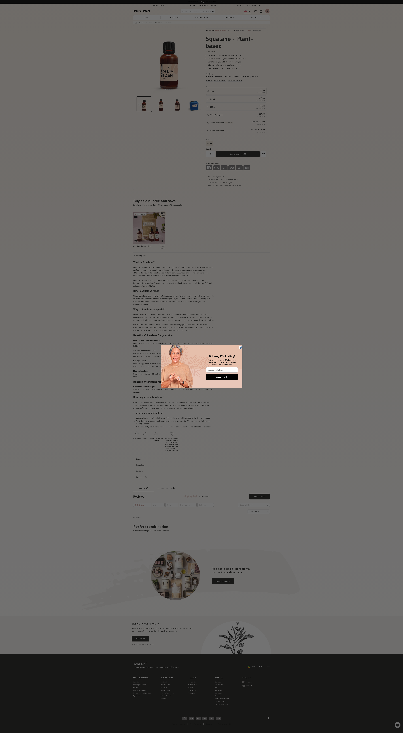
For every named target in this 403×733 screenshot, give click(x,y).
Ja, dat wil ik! (222, 377)
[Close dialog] (240, 347)
